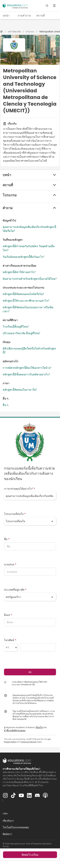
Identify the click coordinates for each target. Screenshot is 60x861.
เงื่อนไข (39, 727)
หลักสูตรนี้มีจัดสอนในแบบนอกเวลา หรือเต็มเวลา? (28, 309)
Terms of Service (28, 741)
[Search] (47, 6)
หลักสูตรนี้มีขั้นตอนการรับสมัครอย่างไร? (26, 374)
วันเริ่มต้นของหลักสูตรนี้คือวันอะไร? (23, 257)
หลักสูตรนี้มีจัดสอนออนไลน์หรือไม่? (23, 294)
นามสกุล (10, 564)
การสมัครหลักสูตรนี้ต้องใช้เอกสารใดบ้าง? (27, 368)
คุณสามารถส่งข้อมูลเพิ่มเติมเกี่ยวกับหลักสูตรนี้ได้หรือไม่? (29, 229)
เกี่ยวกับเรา (8, 820)
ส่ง (30, 672)
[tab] (7, 15)
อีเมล (8, 615)
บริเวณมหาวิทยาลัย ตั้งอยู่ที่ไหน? (21, 333)
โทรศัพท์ (10, 640)
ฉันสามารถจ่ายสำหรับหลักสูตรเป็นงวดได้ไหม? (30, 279)
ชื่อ (7, 539)
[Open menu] (54, 6)
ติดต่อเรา (7, 833)
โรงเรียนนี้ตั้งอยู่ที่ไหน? (16, 326)
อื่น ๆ (5, 405)
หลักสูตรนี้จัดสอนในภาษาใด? (20, 389)
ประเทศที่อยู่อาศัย (15, 589)
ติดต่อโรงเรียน (30, 855)
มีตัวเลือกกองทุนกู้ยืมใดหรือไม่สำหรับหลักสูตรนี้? (29, 350)
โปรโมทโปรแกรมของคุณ (16, 827)
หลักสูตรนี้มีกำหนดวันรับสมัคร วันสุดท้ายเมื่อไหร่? (29, 248)
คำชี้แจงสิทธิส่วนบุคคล (15, 730)
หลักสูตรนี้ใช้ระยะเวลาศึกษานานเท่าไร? (26, 300)
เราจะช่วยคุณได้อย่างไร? (19, 488)
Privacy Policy (10, 741)
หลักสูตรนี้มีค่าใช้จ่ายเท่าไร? (19, 272)
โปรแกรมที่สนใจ (15, 514)
